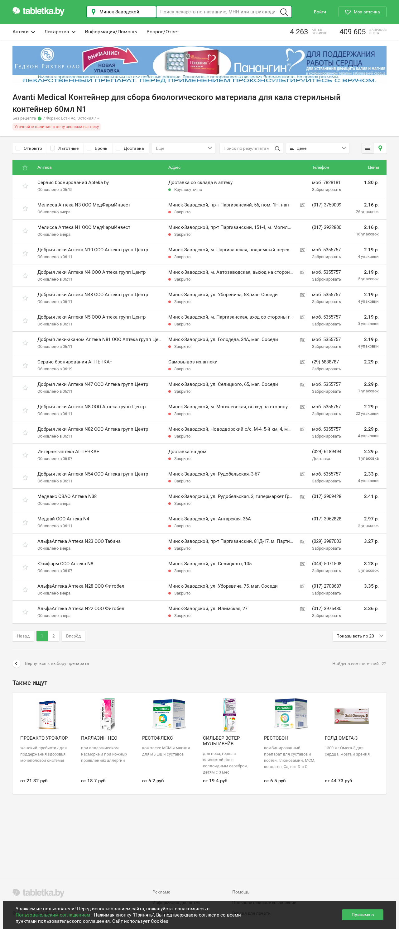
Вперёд (73, 635)
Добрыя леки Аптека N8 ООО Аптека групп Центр (91, 407)
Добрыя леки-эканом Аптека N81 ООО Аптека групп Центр (101, 339)
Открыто (33, 148)
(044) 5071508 (326, 563)
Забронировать (326, 189)
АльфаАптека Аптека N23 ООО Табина (79, 541)
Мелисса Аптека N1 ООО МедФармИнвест (83, 227)
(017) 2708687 (326, 586)
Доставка (134, 148)
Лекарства (56, 32)
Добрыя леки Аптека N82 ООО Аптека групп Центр (92, 429)
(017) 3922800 (326, 227)
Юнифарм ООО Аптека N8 (65, 563)
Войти (320, 11)
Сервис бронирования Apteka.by (73, 182)
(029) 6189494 (326, 451)
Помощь (241, 891)
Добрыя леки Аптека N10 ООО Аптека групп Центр (92, 250)
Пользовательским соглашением (53, 915)
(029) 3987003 (326, 541)
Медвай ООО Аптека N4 (63, 519)
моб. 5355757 (326, 250)
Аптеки (20, 32)
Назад (23, 635)
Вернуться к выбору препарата (57, 663)
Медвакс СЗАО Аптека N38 (67, 496)
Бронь (101, 148)
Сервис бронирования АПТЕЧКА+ (75, 362)
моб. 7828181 (326, 182)
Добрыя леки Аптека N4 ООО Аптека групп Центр (91, 272)
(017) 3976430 (326, 608)
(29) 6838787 (325, 362)
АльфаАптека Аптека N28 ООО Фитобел (80, 586)
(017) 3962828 (326, 519)
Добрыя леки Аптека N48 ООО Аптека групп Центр (92, 294)
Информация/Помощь (111, 32)
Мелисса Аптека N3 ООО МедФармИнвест (83, 205)
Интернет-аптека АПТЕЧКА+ (68, 451)
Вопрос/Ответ (163, 32)
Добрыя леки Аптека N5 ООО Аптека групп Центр (91, 317)
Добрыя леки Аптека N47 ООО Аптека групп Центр (92, 384)
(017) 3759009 (326, 205)
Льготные (68, 148)
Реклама (161, 891)
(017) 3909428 (326, 496)
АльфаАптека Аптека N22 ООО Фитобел (80, 608)
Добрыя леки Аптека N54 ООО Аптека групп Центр (92, 474)
